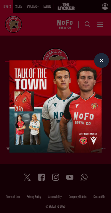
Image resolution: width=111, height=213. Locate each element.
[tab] (101, 60)
